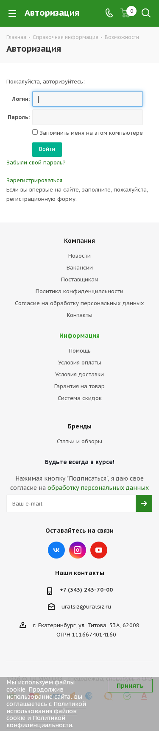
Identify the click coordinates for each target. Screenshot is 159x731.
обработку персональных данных (98, 488)
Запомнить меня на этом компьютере (90, 132)
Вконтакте (56, 550)
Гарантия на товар (79, 386)
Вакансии (80, 267)
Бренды (80, 426)
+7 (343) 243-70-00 (86, 589)
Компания (79, 241)
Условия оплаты (79, 362)
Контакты (79, 315)
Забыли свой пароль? (36, 162)
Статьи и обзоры (79, 441)
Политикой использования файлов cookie (46, 711)
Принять (130, 685)
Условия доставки (79, 374)
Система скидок (80, 398)
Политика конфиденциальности (79, 291)
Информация (79, 335)
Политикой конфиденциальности (39, 721)
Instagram (77, 550)
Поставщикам (79, 279)
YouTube (98, 550)
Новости (79, 255)
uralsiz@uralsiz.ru (86, 606)
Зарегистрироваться (34, 180)
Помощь (80, 350)
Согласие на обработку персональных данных (79, 303)
